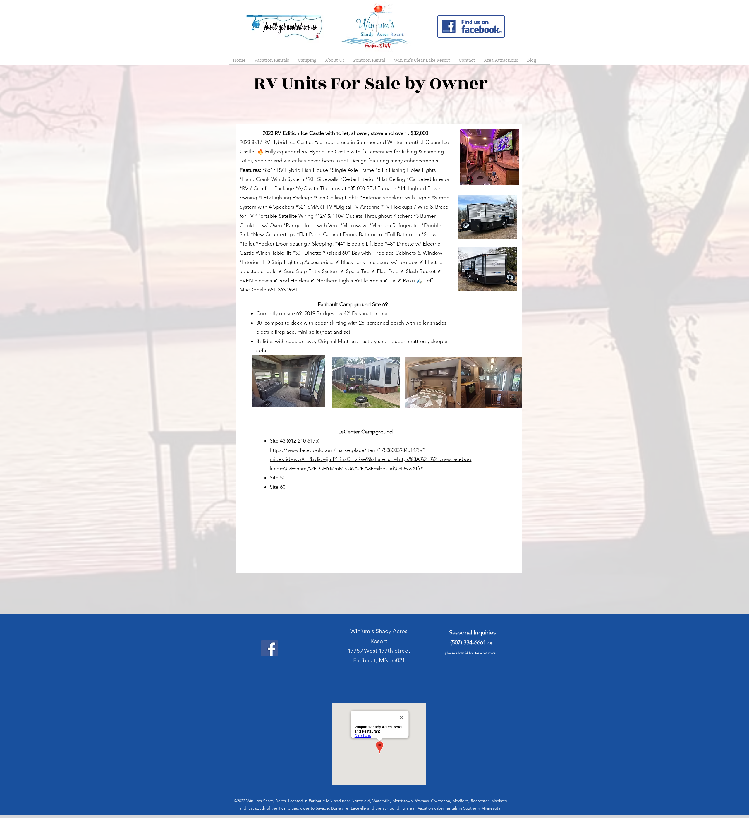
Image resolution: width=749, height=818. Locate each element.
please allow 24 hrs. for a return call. (471, 653)
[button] (271, 60)
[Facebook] (269, 648)
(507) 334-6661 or (471, 642)
